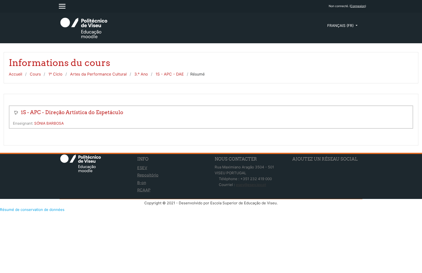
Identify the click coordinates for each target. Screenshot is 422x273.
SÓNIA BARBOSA (49, 123)
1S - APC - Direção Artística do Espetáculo (72, 112)
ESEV (142, 167)
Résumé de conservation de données (32, 209)
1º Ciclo (55, 74)
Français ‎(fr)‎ (341, 25)
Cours (35, 74)
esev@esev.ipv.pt (251, 184)
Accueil (15, 74)
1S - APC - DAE (170, 74)
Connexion (357, 6)
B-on (141, 182)
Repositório (147, 175)
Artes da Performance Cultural (98, 74)
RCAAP (143, 189)
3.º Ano (141, 74)
